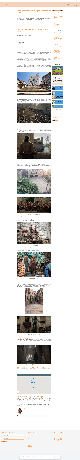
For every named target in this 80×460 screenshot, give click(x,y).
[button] (78, 1)
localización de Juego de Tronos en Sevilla (43, 401)
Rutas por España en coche (58, 53)
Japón (29, 444)
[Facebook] (17, 415)
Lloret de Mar (56, 25)
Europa (15, 4)
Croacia (29, 447)
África (3, 4)
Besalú (55, 22)
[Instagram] (18, 415)
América (7, 4)
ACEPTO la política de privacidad (7, 444)
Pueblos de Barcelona (57, 37)
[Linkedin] (19, 415)
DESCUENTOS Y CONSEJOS (6, 8)
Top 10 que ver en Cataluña (58, 32)
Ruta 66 (29, 445)
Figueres (55, 23)
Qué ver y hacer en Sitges (58, 36)
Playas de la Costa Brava (58, 19)
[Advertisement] (25, 423)
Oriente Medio (26, 4)
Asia (11, 4)
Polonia (29, 448)
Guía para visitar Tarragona (58, 38)
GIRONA (22, 15)
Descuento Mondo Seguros (58, 434)
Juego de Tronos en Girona (58, 16)
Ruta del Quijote (56, 60)
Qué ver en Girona (57, 15)
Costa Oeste (30, 446)
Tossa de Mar (56, 24)
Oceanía (20, 4)
